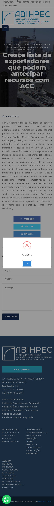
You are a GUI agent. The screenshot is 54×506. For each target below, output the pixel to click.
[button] (6, 499)
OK (27, 263)
